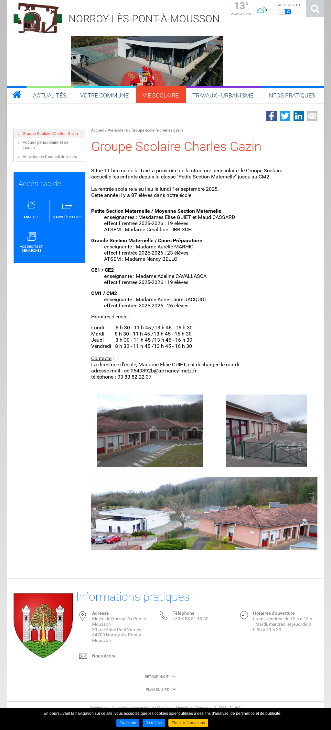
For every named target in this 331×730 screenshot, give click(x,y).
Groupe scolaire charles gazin (157, 130)
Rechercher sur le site (315, 8)
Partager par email (312, 116)
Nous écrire (104, 655)
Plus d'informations (188, 723)
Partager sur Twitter (285, 116)
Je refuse (154, 723)
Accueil (97, 130)
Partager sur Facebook (271, 116)
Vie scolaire (118, 130)
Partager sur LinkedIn (299, 116)
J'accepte (128, 723)
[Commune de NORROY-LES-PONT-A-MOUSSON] (17, 94)
